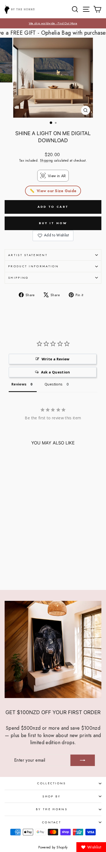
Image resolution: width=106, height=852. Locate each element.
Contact (51, 822)
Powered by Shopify (52, 847)
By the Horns (51, 809)
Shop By (51, 796)
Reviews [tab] (18, 384)
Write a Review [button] (56, 359)
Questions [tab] (54, 384)
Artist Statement (28, 255)
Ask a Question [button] (55, 372)
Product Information (33, 266)
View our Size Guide (56, 191)
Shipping (46, 160)
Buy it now (53, 223)
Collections (51, 783)
